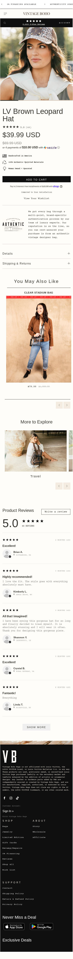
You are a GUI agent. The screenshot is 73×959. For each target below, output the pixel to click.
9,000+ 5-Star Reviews (34, 24)
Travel (35, 476)
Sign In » (8, 811)
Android (41, 926)
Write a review (56, 511)
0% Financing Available (21, 4)
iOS (13, 926)
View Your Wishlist (36, 198)
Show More (36, 727)
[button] (36, 147)
